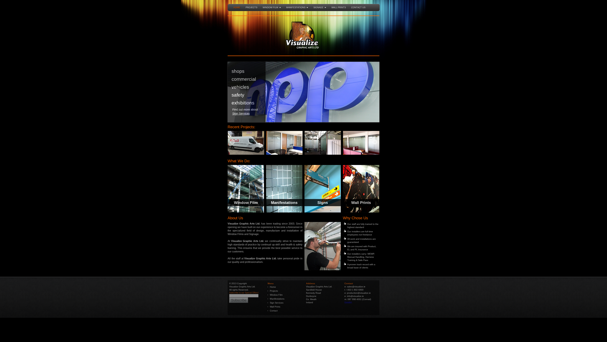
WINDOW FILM (270, 7)
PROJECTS (251, 7)
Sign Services (241, 113)
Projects (274, 291)
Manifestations (277, 299)
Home (273, 287)
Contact (274, 310)
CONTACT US (358, 7)
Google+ (348, 302)
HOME (237, 7)
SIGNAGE (318, 7)
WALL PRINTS (338, 7)
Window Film (276, 295)
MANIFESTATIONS (295, 7)
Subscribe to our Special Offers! (244, 292)
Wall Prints (275, 306)
